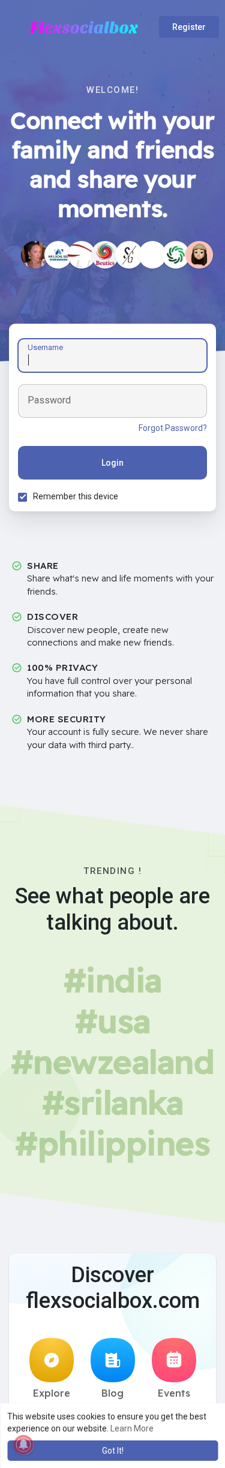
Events (174, 1393)
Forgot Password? (173, 428)
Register (189, 27)
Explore (51, 1393)
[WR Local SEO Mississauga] (58, 255)
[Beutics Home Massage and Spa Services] (105, 255)
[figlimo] (81, 255)
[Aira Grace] (35, 255)
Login (112, 463)
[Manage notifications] (23, 1444)
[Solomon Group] (129, 255)
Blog (112, 1393)
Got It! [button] (113, 1450)
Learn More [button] (132, 1428)
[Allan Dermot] (176, 255)
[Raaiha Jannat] (199, 255)
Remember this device (75, 496)
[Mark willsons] (152, 255)
